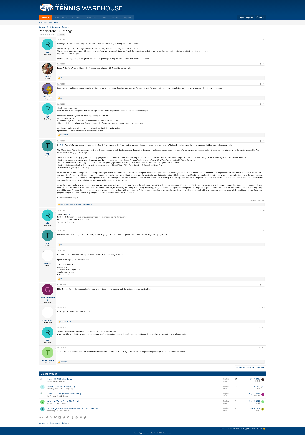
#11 (263, 327)
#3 (263, 84)
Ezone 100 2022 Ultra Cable (59, 379)
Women (115, 17)
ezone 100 (61, 35)
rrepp (258, 410)
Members (76, 17)
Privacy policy (246, 428)
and (64, 362)
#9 (263, 285)
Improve (127, 17)
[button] (67, 17)
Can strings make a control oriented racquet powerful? (72, 408)
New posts (43, 22)
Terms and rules (233, 428)
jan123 (48, 403)
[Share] (260, 39)
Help (254, 428)
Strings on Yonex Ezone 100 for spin (63, 401)
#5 (263, 141)
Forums (45, 17)
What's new (59, 17)
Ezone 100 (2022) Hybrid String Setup (63, 393)
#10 (263, 307)
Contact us (222, 428)
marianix (49, 381)
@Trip (68, 214)
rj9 (42, 34)
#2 (263, 64)
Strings (65, 381)
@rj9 (61, 145)
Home (259, 428)
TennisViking (50, 411)
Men (104, 17)
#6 (263, 210)
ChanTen (49, 396)
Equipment (91, 17)
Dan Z (258, 388)
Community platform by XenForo (152, 433)
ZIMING (257, 381)
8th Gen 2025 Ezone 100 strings (61, 386)
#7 (263, 230)
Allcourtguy (50, 389)
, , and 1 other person (76, 204)
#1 (263, 39)
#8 (263, 250)
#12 (263, 348)
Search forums (54, 22)
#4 (263, 104)
